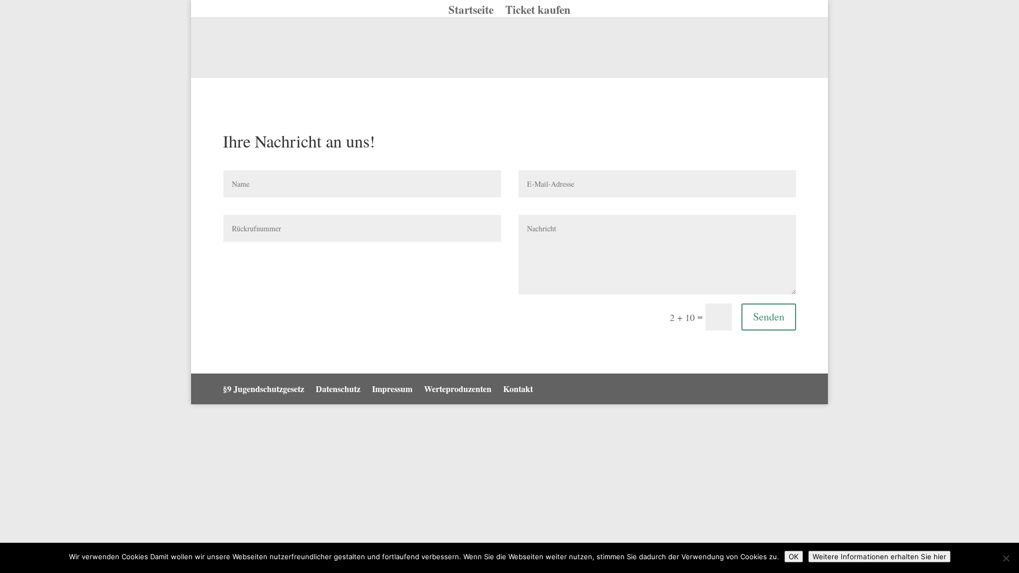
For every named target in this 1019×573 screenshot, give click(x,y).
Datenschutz (338, 389)
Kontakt (518, 389)
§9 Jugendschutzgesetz (263, 389)
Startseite (471, 12)
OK (794, 556)
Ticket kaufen (538, 12)
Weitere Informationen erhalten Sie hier (879, 556)
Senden (768, 316)
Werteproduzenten (457, 389)
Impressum (392, 389)
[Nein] (1005, 558)
